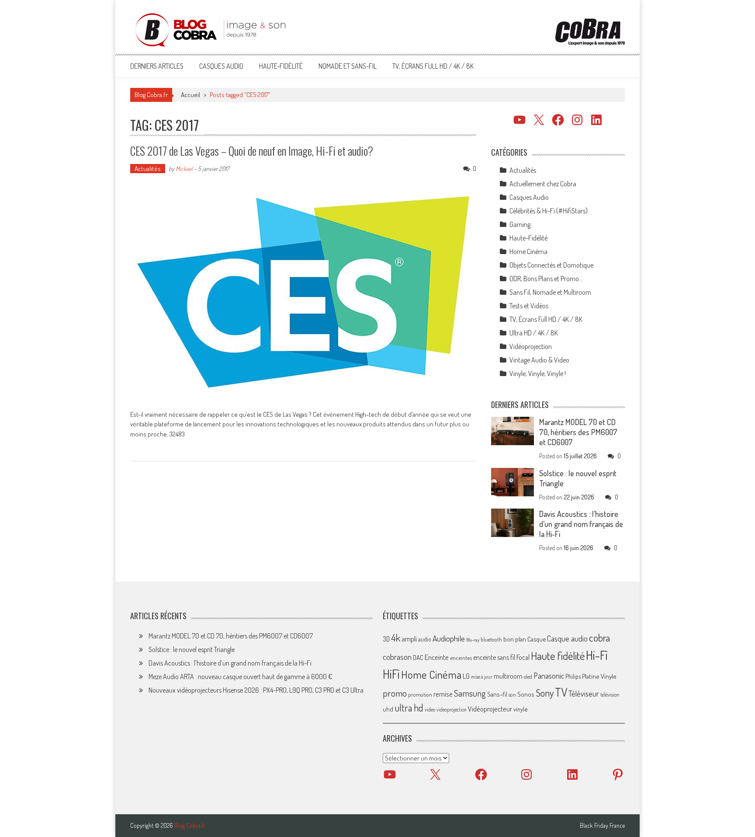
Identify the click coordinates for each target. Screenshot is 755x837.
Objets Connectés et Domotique (551, 265)
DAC (418, 657)
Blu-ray (472, 640)
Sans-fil (497, 694)
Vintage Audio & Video (539, 360)
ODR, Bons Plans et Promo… (546, 278)
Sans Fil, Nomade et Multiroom (550, 292)
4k (395, 637)
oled (528, 676)
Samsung (470, 693)
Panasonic (548, 675)
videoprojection (451, 709)
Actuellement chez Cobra (542, 183)
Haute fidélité (558, 656)
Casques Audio (221, 66)
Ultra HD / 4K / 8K (533, 332)
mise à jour (481, 676)
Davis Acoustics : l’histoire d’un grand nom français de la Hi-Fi (581, 524)
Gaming (519, 224)
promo (395, 693)
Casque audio (567, 638)
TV (561, 692)
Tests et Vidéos (528, 305)
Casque (536, 639)
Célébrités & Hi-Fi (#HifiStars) (548, 210)
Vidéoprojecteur (490, 708)
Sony (545, 693)
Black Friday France (602, 826)
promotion (420, 694)
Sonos (525, 694)
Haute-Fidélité (281, 66)
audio (424, 639)
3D (386, 639)
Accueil (190, 95)
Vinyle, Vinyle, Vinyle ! (537, 373)
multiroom (508, 676)
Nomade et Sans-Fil (348, 66)
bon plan (514, 639)
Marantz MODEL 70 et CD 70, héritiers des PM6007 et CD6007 (578, 432)
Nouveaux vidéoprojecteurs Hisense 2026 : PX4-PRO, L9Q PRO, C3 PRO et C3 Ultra (256, 690)
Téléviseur (583, 693)
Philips (573, 676)
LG (466, 676)
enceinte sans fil (494, 657)
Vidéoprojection (530, 346)
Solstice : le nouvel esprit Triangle (192, 649)
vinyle (520, 709)
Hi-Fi (597, 655)
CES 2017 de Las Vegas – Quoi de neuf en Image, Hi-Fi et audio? (251, 150)
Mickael (184, 168)
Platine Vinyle (599, 676)
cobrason (397, 657)
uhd (388, 709)
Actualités (148, 168)
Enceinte (437, 657)
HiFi (391, 674)
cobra (599, 637)
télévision (610, 694)
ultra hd (409, 707)
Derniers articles (157, 66)
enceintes (461, 657)
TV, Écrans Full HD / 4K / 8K (433, 66)
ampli (409, 638)
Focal (523, 657)
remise (443, 693)
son (512, 694)
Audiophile (449, 638)
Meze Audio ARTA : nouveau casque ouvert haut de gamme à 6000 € (240, 676)
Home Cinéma (528, 251)
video (430, 709)
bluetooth (491, 639)
